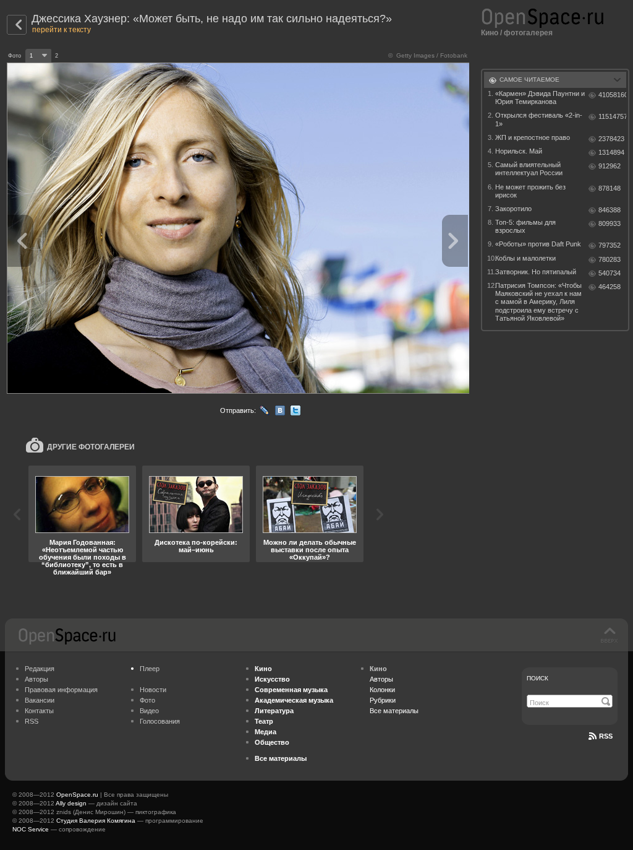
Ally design (71, 803)
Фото (147, 700)
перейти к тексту (61, 29)
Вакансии (39, 700)
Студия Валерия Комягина (95, 820)
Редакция (39, 668)
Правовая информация (61, 689)
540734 (609, 273)
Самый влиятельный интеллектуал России (529, 168)
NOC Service (30, 829)
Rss (606, 736)
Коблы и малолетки (525, 258)
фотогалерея (528, 32)
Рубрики (383, 700)
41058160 (612, 94)
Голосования (160, 721)
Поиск (537, 678)
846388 (609, 210)
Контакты (39, 710)
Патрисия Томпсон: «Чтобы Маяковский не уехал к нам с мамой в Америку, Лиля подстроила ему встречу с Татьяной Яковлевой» (538, 302)
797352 (609, 245)
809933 (609, 223)
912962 (609, 166)
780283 (609, 259)
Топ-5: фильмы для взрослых (525, 226)
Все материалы (394, 710)
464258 (609, 286)
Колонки (382, 689)
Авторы (36, 679)
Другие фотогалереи (91, 447)
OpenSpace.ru (77, 794)
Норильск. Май (518, 151)
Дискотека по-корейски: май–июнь (196, 546)
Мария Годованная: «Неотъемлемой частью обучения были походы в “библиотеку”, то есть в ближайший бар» (82, 557)
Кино (489, 32)
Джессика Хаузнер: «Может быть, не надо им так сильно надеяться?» (212, 18)
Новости (153, 689)
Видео (149, 710)
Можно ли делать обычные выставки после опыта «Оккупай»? (309, 550)
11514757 (612, 116)
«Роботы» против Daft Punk (538, 244)
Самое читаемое (529, 79)
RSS (31, 721)
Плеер (149, 668)
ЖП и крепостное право (532, 137)
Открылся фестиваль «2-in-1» (538, 119)
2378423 (611, 138)
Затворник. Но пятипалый (535, 271)
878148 (609, 188)
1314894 (611, 152)
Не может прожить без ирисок (530, 191)
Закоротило (513, 208)
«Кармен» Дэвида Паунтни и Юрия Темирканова (540, 97)
